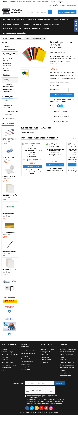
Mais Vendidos (8, 124)
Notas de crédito (46, 360)
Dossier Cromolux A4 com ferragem (9, 176)
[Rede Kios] (10, 326)
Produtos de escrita (15, 20)
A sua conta (46, 344)
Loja (3, 370)
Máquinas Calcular (51, 24)
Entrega (7, 100)
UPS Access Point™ (27, 362)
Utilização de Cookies (9, 365)
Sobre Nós (5, 360)
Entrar (61, 5)
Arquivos (46, 29)
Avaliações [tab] (46, 128)
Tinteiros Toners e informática (39, 20)
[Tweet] (61, 105)
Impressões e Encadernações (14, 33)
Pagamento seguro (11, 111)
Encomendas (45, 357)
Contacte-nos (9, 118)
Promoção (8, 115)
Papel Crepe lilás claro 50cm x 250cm (55, 150)
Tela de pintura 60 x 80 (9, 270)
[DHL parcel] (10, 304)
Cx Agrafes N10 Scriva (9, 158)
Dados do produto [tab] (29, 128)
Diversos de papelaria (11, 24)
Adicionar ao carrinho (62, 95)
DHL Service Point (26, 359)
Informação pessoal (47, 349)
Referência (54, 48)
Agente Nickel (25, 364)
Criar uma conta (71, 5)
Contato (4, 2)
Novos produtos (26, 367)
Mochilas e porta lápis (32, 24)
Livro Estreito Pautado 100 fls (32, 152)
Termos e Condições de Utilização (8, 105)
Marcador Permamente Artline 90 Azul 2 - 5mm (9, 214)
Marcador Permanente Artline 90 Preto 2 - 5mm (9, 251)
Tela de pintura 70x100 (9, 195)
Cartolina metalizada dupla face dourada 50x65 (9, 232)
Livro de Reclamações (28, 351)
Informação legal (7, 352)
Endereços (44, 362)
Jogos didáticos (10, 29)
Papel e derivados (61, 20)
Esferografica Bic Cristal (9, 139)
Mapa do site (25, 369)
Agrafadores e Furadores (29, 29)
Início (4, 42)
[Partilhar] (58, 105)
